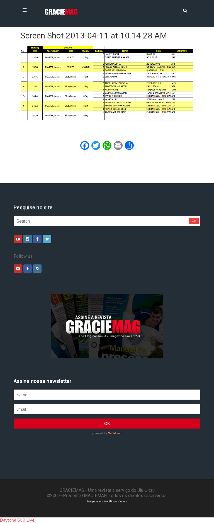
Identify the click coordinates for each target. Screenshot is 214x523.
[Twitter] (47, 239)
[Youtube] (18, 239)
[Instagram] (27, 239)
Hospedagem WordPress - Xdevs (107, 501)
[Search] (185, 10)
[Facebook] (37, 239)
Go (194, 221)
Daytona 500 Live (17, 520)
